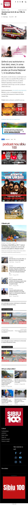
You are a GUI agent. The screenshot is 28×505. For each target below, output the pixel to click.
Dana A (10, 274)
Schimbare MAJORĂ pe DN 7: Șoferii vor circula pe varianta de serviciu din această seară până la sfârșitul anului (13, 246)
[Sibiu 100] (7, 4)
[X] (20, 2)
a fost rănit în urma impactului (19, 90)
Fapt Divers (3, 9)
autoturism (8, 139)
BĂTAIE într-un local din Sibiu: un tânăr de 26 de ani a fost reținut (20, 381)
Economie (11, 277)
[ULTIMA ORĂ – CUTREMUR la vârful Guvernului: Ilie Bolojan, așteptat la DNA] (7, 394)
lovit (12, 139)
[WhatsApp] (18, 20)
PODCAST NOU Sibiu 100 (14, 145)
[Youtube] (22, 2)
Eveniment (3, 243)
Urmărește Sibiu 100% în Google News (10, 119)
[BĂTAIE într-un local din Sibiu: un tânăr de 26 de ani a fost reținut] (4, 260)
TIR (14, 139)
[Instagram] (18, 2)
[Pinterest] (14, 20)
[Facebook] (15, 2)
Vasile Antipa (5, 16)
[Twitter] (20, 462)
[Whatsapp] (16, 458)
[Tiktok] (20, 453)
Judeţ (8, 9)
